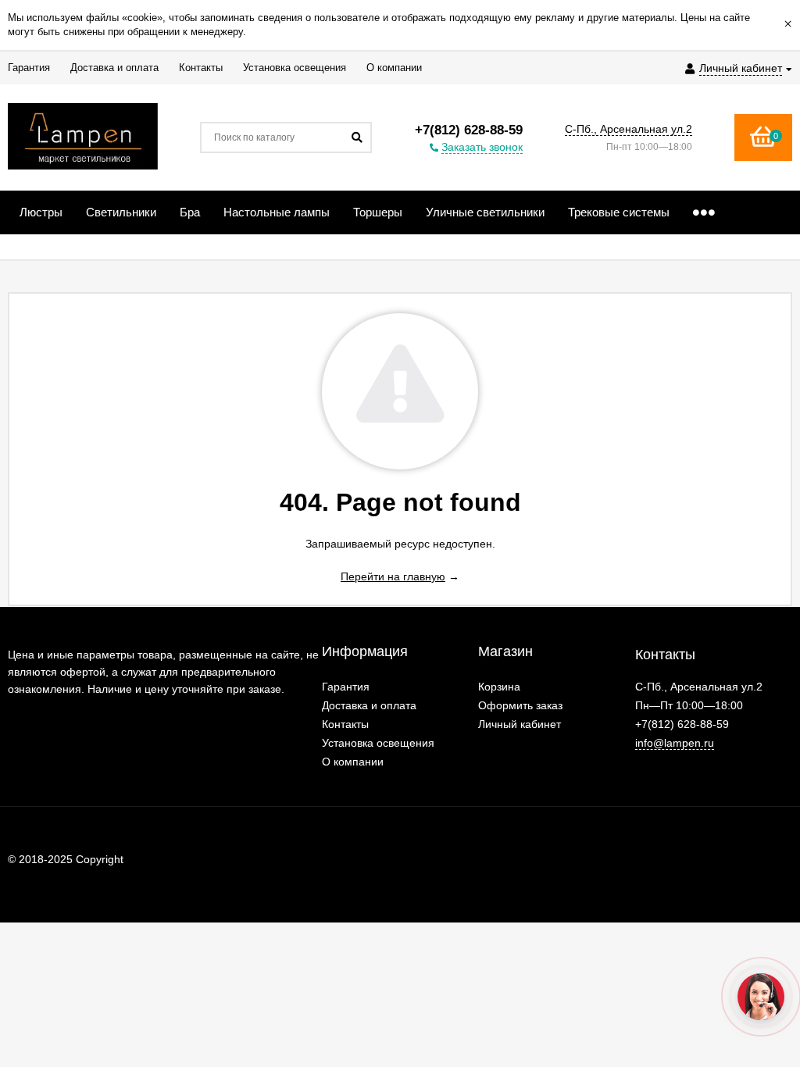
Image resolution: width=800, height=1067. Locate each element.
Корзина (499, 686)
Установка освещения (378, 743)
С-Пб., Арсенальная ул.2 (628, 129)
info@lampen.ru (674, 743)
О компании (353, 761)
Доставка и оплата (369, 705)
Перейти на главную (393, 576)
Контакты (345, 724)
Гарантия (346, 686)
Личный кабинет (519, 724)
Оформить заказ (520, 705)
